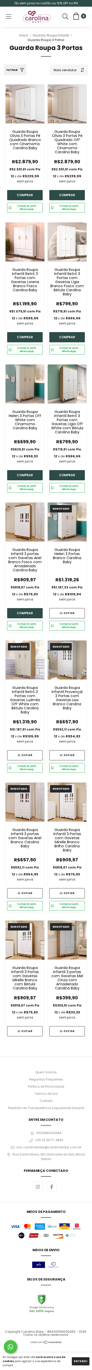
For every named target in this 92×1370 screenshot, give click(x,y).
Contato (46, 1101)
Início (23, 35)
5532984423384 (49, 1133)
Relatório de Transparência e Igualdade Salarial (46, 1108)
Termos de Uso (46, 1093)
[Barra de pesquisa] (65, 17)
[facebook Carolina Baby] (52, 1187)
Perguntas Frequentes (46, 1079)
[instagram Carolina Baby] (38, 1187)
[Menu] (8, 17)
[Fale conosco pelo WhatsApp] (10, 1346)
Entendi (80, 1361)
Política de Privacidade (46, 1086)
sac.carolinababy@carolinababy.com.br (48, 1147)
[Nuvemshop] (46, 1343)
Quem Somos (46, 1072)
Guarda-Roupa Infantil (51, 35)
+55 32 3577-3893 (49, 1140)
